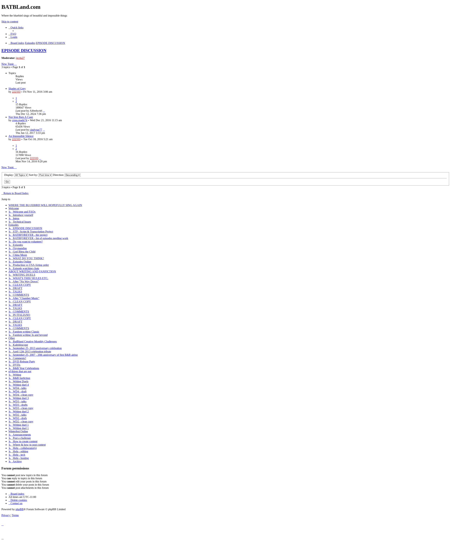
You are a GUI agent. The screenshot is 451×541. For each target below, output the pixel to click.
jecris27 (20, 57)
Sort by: (33, 174)
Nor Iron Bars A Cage (20, 117)
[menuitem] (12, 33)
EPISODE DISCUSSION (23, 50)
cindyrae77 (36, 129)
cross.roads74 (19, 120)
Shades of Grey (17, 88)
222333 (16, 91)
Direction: (59, 174)
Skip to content (9, 21)
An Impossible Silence (20, 136)
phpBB (20, 509)
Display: (9, 174)
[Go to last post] (44, 110)
